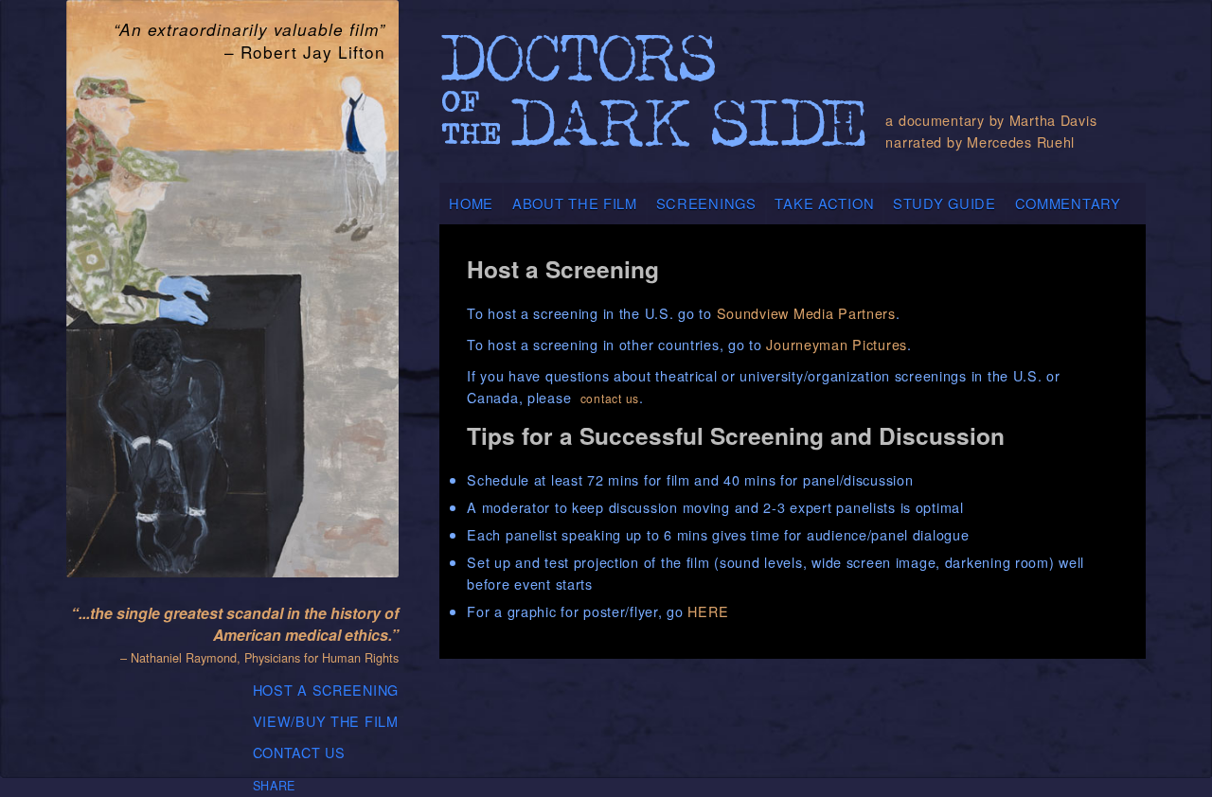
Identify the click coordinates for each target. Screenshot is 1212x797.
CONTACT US (299, 752)
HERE (707, 611)
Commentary (1068, 203)
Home (471, 203)
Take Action (824, 203)
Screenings (706, 203)
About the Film (574, 203)
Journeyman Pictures (834, 344)
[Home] (652, 101)
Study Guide (944, 203)
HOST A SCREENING (326, 690)
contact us (609, 398)
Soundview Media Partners (806, 313)
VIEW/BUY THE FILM (326, 721)
